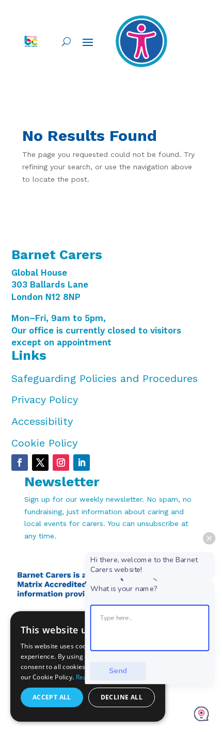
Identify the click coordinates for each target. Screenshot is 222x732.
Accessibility (42, 421)
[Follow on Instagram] (61, 462)
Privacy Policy (44, 399)
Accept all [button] (52, 697)
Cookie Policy (44, 443)
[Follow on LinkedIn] (81, 462)
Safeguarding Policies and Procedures (104, 378)
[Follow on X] (40, 462)
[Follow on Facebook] (19, 462)
